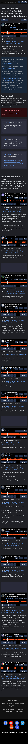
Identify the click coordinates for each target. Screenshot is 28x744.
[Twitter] (22, 723)
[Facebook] (5, 723)
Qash (7, 394)
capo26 (8, 531)
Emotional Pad (9, 340)
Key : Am (12, 572)
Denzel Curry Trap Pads (12, 556)
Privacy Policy (20, 709)
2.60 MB (7, 383)
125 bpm (7, 41)
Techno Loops (15, 677)
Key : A (9, 470)
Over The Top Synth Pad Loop (14, 663)
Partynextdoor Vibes (11, 237)
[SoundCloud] (11, 727)
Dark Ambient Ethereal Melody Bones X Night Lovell (15, 195)
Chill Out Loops (15, 648)
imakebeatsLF (10, 431)
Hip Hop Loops (15, 291)
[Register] (22, 2)
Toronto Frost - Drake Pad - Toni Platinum (15, 487)
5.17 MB (4, 356)
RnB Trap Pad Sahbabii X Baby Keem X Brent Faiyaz (15, 595)
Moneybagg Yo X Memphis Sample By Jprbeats (13, 305)
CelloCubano (10, 636)
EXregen (7, 123)
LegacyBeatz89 (10, 369)
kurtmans (8, 154)
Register (17, 113)
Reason (22, 678)
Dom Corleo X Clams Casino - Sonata (14, 276)
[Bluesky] (17, 723)
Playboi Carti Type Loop (12, 529)
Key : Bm (12, 612)
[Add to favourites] (11, 36)
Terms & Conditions (8, 709)
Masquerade (9, 429)
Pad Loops (21, 41)
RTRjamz (8, 665)
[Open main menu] (2, 2)
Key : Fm (12, 43)
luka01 (8, 342)
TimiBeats (9, 558)
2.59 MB (7, 211)
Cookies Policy (9, 711)
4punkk (8, 197)
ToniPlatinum (10, 490)
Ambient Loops (15, 210)
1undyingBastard (11, 27)
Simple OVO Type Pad (12, 634)
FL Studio (17, 43)
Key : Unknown (14, 293)
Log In (11, 113)
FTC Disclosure (19, 711)
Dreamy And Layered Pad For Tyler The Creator (14, 25)
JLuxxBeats (9, 239)
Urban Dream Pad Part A (13, 367)
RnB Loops (14, 251)
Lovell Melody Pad (11, 392)
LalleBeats (9, 456)
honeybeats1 (10, 598)
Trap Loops (14, 41)
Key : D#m (12, 322)
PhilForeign (9, 308)
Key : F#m (12, 504)
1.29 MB (7, 293)
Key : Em (12, 545)
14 (25, 431)
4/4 (2, 43)
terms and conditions (8, 68)
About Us (9, 704)
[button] (25, 2)
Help (3, 704)
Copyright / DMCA (14, 706)
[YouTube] (11, 723)
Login (4, 36)
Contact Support (19, 704)
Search (24, 19)
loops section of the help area (10, 78)
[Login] (19, 2)
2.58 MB (6, 43)
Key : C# (12, 444)
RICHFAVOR (9, 279)
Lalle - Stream (9, 454)
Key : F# (12, 211)
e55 (6, 139)
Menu (4, 19)
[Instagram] (17, 727)
